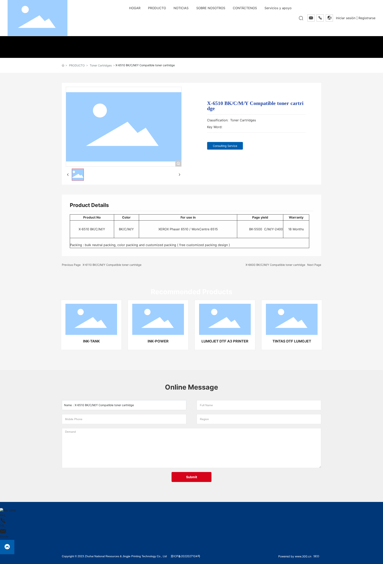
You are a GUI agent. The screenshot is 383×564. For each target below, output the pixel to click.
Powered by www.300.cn (294, 556)
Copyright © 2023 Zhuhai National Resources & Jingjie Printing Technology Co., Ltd (114, 556)
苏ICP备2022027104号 (185, 556)
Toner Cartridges (101, 65)
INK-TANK (91, 341)
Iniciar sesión (346, 18)
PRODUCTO (77, 65)
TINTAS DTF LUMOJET (291, 341)
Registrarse (366, 18)
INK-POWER (158, 341)
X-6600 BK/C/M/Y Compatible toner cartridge (275, 264)
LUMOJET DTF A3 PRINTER (224, 341)
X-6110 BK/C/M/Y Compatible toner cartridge (112, 264)
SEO (316, 556)
